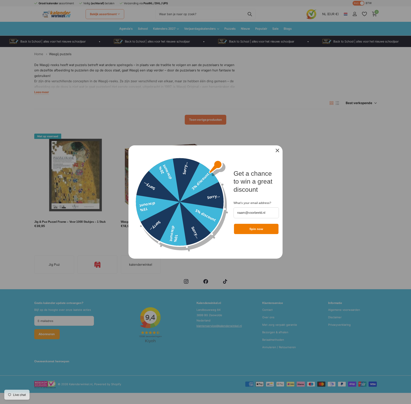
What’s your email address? (252, 203)
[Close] (277, 150)
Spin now (256, 229)
